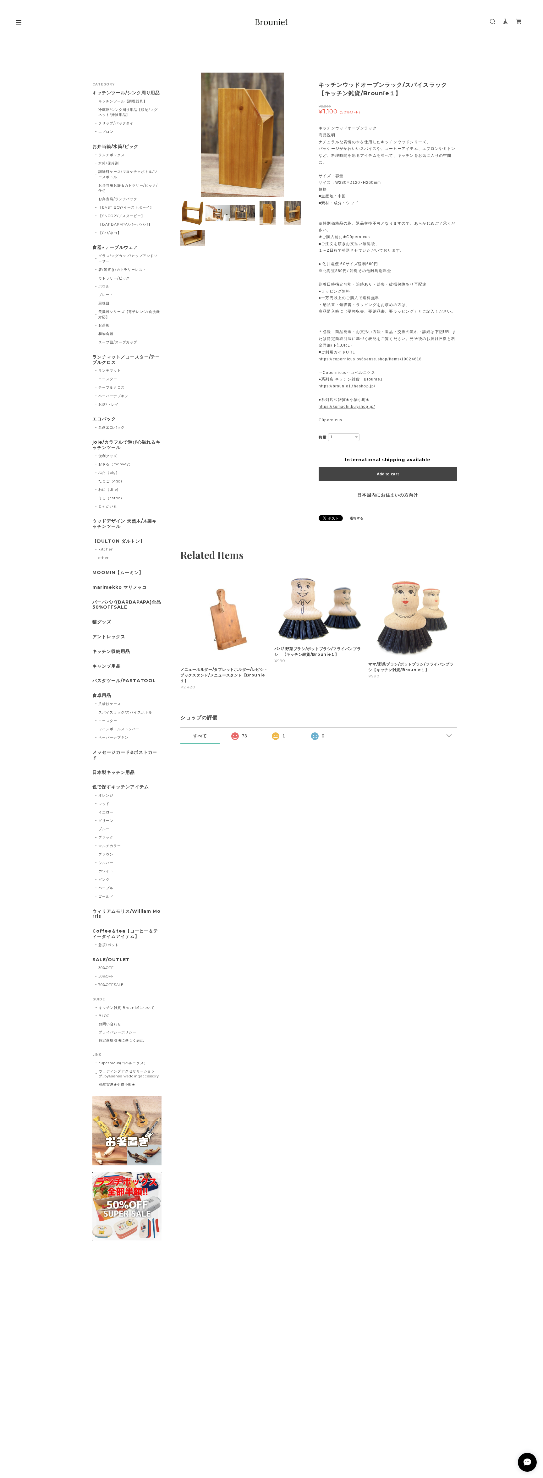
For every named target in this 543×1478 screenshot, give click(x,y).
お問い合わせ (110, 1024)
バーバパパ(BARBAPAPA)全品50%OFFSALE (126, 604)
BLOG (104, 1016)
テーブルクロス (111, 387)
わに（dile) (108, 489)
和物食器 (105, 333)
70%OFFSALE (111, 985)
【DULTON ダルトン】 (118, 541)
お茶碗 (104, 325)
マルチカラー (109, 846)
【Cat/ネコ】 (109, 233)
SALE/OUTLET (111, 959)
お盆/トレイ (108, 404)
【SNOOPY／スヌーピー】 (121, 216)
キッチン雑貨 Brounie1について (127, 1007)
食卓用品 (101, 695)
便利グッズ (107, 456)
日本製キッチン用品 (113, 772)
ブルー (104, 829)
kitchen (106, 549)
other (103, 558)
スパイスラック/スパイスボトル (125, 712)
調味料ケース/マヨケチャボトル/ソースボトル (128, 174)
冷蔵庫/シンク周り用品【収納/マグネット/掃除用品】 (128, 112)
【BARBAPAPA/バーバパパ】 (125, 224)
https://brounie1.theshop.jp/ (347, 386)
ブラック (105, 837)
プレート (105, 295)
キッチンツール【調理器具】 (122, 101)
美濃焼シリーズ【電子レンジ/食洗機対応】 (129, 314)
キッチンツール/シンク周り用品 (126, 93)
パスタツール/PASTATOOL (124, 680)
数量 (323, 437)
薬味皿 (104, 303)
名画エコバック (111, 427)
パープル (105, 888)
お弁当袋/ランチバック (118, 199)
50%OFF (106, 976)
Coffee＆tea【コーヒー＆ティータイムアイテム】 (125, 933)
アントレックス (108, 636)
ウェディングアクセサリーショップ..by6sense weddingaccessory (129, 1073)
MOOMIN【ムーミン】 (118, 572)
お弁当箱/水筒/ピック (115, 146)
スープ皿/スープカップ (118, 342)
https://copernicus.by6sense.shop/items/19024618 (370, 359)
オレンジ (105, 795)
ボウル (104, 286)
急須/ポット (108, 945)
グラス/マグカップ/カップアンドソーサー (128, 258)
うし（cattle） (111, 498)
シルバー (105, 863)
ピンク (104, 879)
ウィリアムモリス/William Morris (126, 914)
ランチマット (109, 370)
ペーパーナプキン (113, 396)
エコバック (104, 419)
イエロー (105, 812)
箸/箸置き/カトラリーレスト (122, 269)
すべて (200, 735)
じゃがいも (107, 506)
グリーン (105, 820)
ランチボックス (111, 155)
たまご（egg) (110, 481)
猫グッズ (101, 622)
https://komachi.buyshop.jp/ (347, 406)
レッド (104, 804)
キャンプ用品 (106, 666)
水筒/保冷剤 (108, 163)
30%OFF (106, 968)
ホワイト (105, 871)
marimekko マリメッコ (119, 587)
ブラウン (105, 854)
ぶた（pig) (108, 472)
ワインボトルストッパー (119, 729)
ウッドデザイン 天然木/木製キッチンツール (124, 523)
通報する (357, 518)
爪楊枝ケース (109, 704)
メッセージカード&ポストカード (124, 755)
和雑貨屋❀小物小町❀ (117, 1084)
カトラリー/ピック (114, 278)
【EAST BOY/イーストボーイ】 (126, 207)
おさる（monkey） (115, 464)
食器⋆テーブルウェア (115, 247)
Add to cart (388, 474)
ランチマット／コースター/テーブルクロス (126, 359)
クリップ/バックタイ (116, 123)
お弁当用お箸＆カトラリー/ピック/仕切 (128, 188)
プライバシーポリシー (117, 1032)
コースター (107, 379)
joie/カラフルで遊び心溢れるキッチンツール (126, 445)
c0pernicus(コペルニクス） (123, 1063)
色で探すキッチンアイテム (120, 787)
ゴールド (105, 896)
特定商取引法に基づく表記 (121, 1040)
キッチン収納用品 (111, 651)
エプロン (105, 131)
